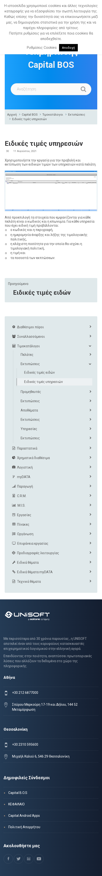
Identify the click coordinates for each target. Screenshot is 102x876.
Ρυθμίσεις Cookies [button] (42, 47)
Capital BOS (29, 114)
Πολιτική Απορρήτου (24, 827)
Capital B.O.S (17, 793)
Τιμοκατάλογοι (52, 114)
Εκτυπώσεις (76, 114)
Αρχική (12, 114)
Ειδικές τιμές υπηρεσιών (29, 119)
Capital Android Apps (24, 815)
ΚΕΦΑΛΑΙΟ (16, 804)
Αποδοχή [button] (68, 47)
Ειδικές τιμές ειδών (42, 292)
